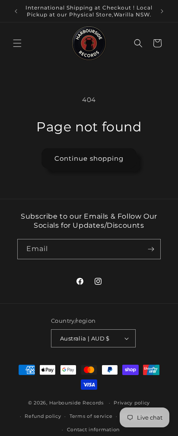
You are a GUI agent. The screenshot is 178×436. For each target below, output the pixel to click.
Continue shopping (89, 158)
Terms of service (91, 416)
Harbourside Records (76, 403)
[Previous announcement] (15, 11)
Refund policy (43, 416)
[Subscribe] (150, 249)
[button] (17, 43)
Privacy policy (132, 403)
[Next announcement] (162, 11)
